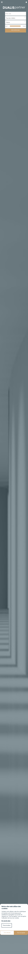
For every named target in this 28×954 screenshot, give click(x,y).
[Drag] (9, 26)
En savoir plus (6, 921)
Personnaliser (6, 925)
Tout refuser (7, 932)
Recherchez (15, 30)
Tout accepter (21, 932)
